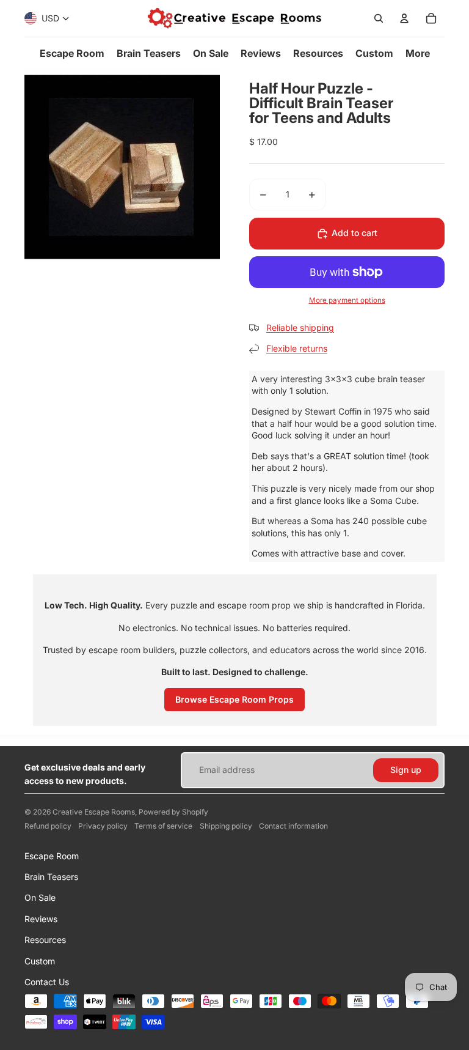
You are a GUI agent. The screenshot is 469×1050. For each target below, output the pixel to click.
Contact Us (46, 982)
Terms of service (163, 825)
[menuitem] (72, 53)
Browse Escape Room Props (234, 699)
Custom (39, 961)
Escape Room (51, 856)
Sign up (405, 769)
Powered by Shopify (173, 811)
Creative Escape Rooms (94, 811)
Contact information (293, 825)
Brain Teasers (51, 876)
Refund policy (47, 825)
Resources (45, 939)
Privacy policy (103, 825)
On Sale (40, 897)
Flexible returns (296, 348)
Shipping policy (226, 825)
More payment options (347, 300)
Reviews (40, 919)
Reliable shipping (300, 327)
